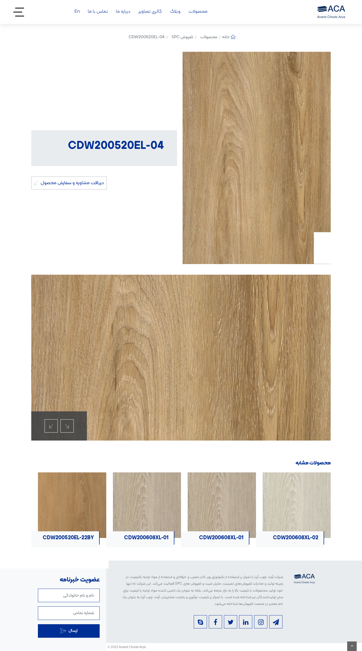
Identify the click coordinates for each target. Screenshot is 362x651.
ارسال (72, 631)
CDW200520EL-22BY (138, 538)
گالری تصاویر (150, 11)
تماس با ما (98, 11)
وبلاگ (175, 11)
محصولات (198, 11)
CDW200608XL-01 (292, 538)
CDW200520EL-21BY (64, 538)
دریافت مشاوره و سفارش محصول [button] (71, 183)
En (77, 11)
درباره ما (123, 11)
